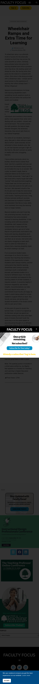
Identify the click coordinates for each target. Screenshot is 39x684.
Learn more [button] (26, 675)
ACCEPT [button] (7, 680)
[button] (36, 329)
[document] (19, 342)
